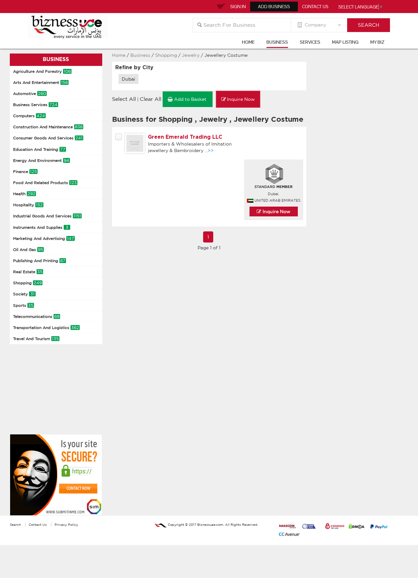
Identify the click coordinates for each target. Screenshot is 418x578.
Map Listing (345, 42)
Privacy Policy (66, 524)
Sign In (238, 6)
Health (24, 193)
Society (24, 293)
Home (248, 42)
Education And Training (39, 149)
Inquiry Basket (220, 6)
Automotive (29, 93)
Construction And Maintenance (48, 126)
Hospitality (28, 204)
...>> (209, 150)
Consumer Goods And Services (48, 137)
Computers (29, 115)
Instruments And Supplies (40, 227)
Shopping (27, 282)
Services (310, 42)
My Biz (377, 42)
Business (277, 42)
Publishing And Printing (39, 260)
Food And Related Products (45, 182)
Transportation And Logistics (46, 327)
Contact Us (315, 6)
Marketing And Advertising (43, 238)
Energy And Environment (41, 160)
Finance (25, 171)
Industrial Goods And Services (47, 215)
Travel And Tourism (36, 338)
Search (15, 524)
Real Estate (27, 271)
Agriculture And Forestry (42, 71)
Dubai (128, 79)
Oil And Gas (28, 249)
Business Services (35, 104)
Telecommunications (36, 316)
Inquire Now (275, 211)
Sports (23, 305)
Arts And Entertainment (40, 82)
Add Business (274, 6)
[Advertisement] (59, 388)
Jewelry (191, 55)
